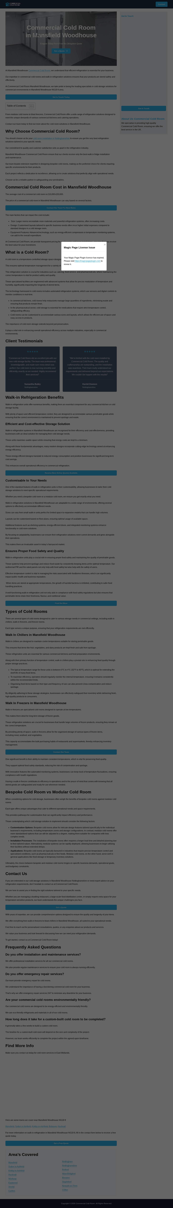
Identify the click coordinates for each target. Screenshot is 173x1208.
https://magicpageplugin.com (87, 261)
